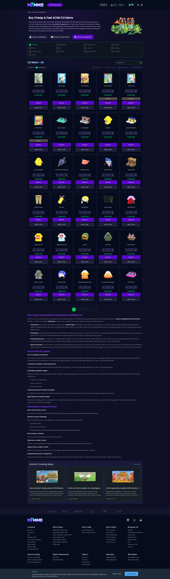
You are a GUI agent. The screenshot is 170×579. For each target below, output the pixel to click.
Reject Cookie (117, 574)
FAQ (28, 535)
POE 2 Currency (111, 530)
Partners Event (132, 539)
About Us (30, 530)
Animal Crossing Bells (33, 557)
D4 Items (85, 557)
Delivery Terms (32, 537)
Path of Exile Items (87, 530)
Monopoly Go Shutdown (135, 532)
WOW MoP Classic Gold (60, 530)
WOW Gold (56, 544)
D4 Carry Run (86, 564)
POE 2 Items (110, 532)
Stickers (130, 530)
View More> (137, 464)
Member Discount (33, 549)
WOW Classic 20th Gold (60, 532)
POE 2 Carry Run (111, 537)
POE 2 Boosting (110, 539)
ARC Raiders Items (133, 557)
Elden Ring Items (111, 557)
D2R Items (56, 557)
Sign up (121, 5)
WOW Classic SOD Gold (60, 542)
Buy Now (38, 103)
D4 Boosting (85, 562)
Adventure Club (133, 544)
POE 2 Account (110, 542)
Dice (129, 542)
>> (96, 309)
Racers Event (132, 537)
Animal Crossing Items (34, 562)
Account (130, 547)
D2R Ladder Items (58, 560)
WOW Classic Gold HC (59, 539)
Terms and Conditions (34, 539)
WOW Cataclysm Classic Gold (62, 535)
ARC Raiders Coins (133, 560)
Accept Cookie (131, 574)
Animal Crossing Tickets (34, 560)
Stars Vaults (131, 535)
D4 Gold (84, 560)
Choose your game (55, 5)
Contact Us (30, 532)
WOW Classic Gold (58, 537)
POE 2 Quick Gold (111, 535)
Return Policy (31, 544)
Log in (115, 5)
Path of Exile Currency (89, 532)
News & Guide (31, 547)
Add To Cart (38, 108)
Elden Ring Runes (111, 560)
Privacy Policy (31, 542)
